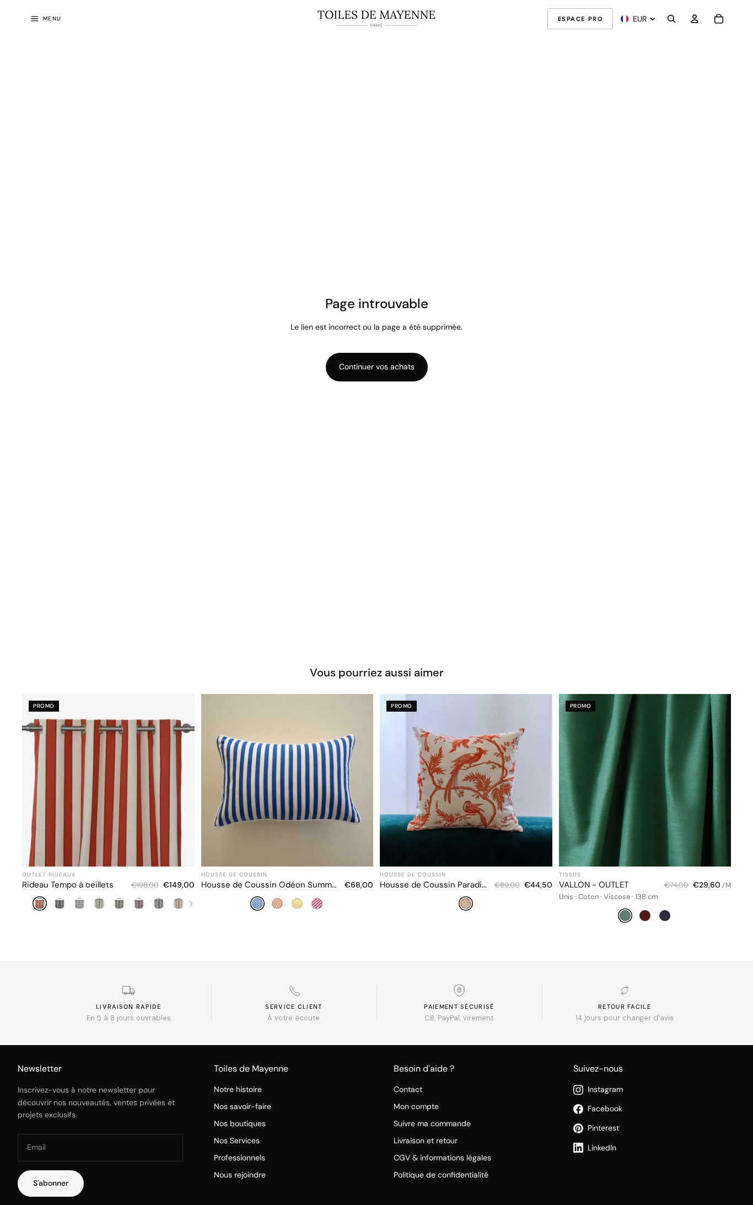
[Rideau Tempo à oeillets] (108, 810)
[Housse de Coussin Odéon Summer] (287, 810)
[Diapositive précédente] (217, 780)
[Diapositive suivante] (356, 780)
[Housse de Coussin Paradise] (466, 810)
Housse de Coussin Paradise (434, 885)
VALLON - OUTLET (593, 885)
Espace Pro (580, 19)
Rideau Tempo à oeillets (68, 885)
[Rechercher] (671, 19)
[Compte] (694, 19)
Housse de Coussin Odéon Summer (269, 885)
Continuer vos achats (377, 367)
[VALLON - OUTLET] (645, 810)
